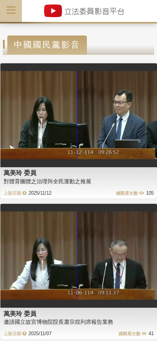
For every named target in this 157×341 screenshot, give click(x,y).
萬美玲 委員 (20, 172)
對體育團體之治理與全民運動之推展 (47, 181)
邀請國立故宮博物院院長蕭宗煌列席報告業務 (58, 322)
